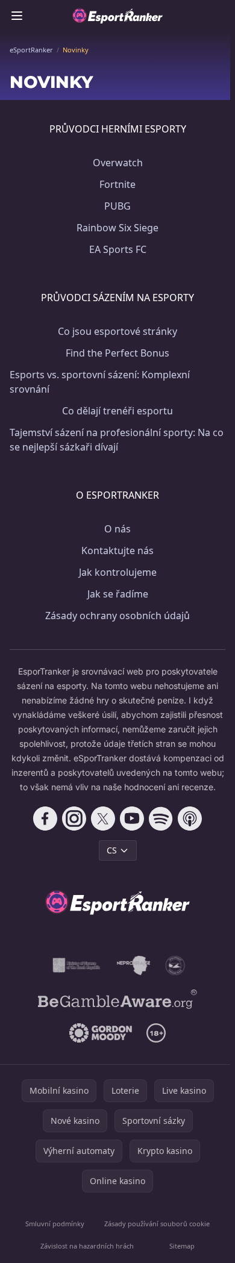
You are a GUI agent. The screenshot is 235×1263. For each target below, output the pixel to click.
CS (112, 850)
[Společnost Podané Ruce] (175, 965)
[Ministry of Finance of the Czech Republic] (75, 965)
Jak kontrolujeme (118, 572)
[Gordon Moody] (100, 1033)
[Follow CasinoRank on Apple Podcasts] (190, 818)
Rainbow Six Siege (117, 227)
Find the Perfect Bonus (117, 353)
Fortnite (117, 184)
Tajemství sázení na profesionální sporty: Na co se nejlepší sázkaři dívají (117, 440)
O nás (117, 528)
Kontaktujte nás (117, 550)
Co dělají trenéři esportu (117, 410)
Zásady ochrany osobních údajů (117, 615)
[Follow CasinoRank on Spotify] (161, 818)
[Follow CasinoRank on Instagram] (74, 818)
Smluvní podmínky (54, 1223)
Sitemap (182, 1245)
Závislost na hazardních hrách (87, 1245)
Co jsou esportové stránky (117, 331)
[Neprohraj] (133, 965)
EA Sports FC (117, 249)
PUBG (117, 206)
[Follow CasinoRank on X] (103, 818)
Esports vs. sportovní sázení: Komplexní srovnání (100, 382)
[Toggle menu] (17, 16)
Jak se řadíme (117, 593)
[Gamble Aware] (117, 999)
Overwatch (118, 162)
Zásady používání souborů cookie (157, 1223)
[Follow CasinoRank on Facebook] (45, 818)
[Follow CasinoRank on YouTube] (132, 818)
